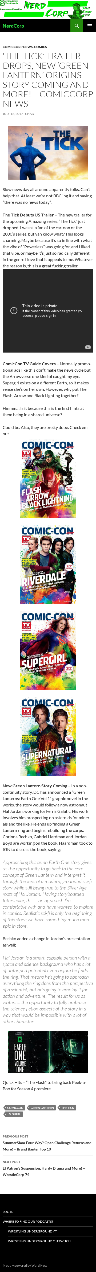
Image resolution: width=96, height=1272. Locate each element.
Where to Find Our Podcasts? (28, 1221)
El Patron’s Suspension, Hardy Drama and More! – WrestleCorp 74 (44, 1168)
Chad (29, 114)
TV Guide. (14, 1114)
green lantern (42, 1107)
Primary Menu (89, 25)
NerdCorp (13, 26)
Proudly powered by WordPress (25, 1265)
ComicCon (15, 1107)
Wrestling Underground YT (32, 1231)
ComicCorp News (18, 47)
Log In (8, 1212)
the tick (67, 1107)
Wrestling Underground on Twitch (39, 1241)
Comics (40, 47)
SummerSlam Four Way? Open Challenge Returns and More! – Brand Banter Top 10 (47, 1142)
